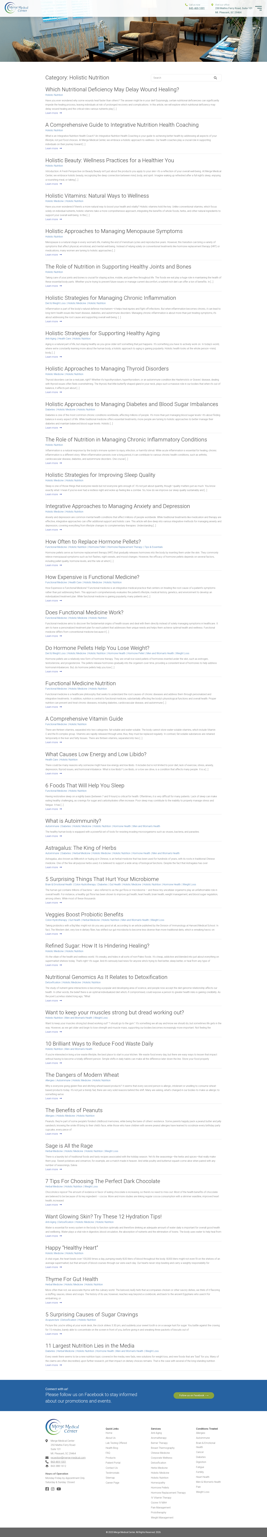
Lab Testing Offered (116, 1443)
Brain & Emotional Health (205, 1445)
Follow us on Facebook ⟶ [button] (193, 1395)
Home (109, 1432)
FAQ (108, 1452)
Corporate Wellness (161, 1457)
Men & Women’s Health (208, 1481)
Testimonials (112, 1472)
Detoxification (158, 1462)
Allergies (200, 1432)
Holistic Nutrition (159, 1477)
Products (111, 1457)
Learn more (52, 113)
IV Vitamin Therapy (161, 1497)
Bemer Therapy (159, 1443)
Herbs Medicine (159, 1467)
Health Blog (112, 1447)
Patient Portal (113, 1462)
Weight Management (162, 1517)
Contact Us (112, 1467)
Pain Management (161, 1507)
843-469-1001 (197, 8)
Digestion (201, 1462)
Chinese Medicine (160, 1452)
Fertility (200, 1472)
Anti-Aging (156, 1432)
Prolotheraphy (158, 1512)
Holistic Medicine (160, 1472)
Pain (198, 1486)
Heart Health (202, 1477)
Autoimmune (203, 1437)
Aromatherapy (159, 1437)
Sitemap (110, 1477)
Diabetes (201, 1457)
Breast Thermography (163, 1447)
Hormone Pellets (160, 1487)
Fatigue (200, 1467)
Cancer (200, 1452)
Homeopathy (158, 1482)
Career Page (112, 1482)
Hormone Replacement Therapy (168, 1492)
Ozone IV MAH (159, 1502)
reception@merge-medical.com (68, 1457)
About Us (111, 1437)
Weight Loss (202, 1491)
